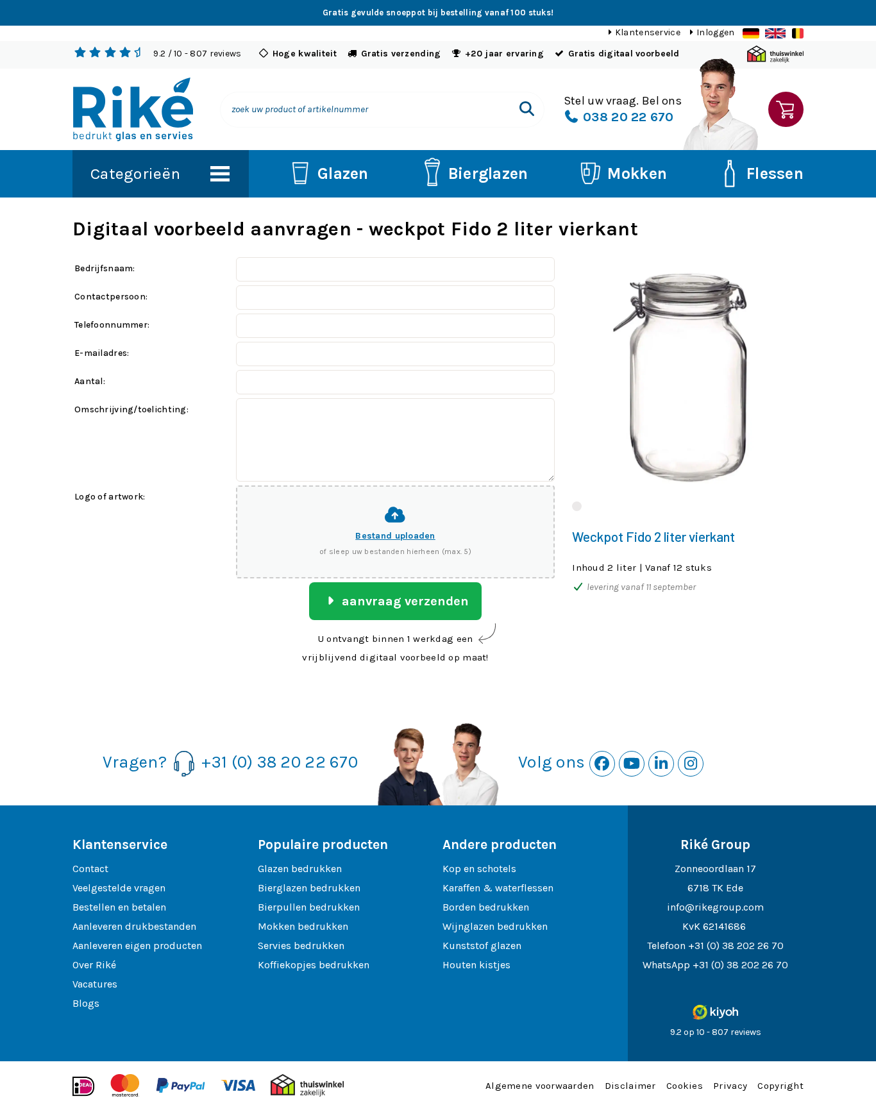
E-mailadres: (101, 353)
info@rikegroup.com (715, 907)
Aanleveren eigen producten (137, 945)
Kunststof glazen (481, 945)
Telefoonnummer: (111, 324)
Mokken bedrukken (303, 926)
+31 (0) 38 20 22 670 (279, 762)
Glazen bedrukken (300, 868)
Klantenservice (647, 32)
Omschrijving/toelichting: (131, 409)
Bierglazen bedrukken (309, 888)
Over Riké (94, 965)
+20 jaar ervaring (504, 53)
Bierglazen (488, 173)
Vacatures (94, 984)
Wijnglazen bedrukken (495, 926)
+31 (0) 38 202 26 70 (736, 945)
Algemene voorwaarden (539, 1085)
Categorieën (135, 173)
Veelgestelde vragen (118, 888)
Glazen (343, 173)
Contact (90, 868)
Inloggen (715, 32)
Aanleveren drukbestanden (134, 926)
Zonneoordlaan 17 (715, 868)
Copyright (780, 1085)
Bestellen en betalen (119, 907)
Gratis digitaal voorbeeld (624, 53)
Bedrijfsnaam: (104, 268)
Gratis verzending (401, 53)
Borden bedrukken (485, 907)
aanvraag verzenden (404, 601)
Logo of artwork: (109, 496)
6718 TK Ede (715, 888)
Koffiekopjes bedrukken (313, 965)
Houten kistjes (476, 965)
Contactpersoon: (110, 296)
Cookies (684, 1085)
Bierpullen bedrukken (309, 907)
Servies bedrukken (301, 945)
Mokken (637, 173)
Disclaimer (630, 1085)
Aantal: (89, 381)
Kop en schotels (479, 868)
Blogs (85, 1003)
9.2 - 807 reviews (197, 53)
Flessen (775, 173)
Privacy (730, 1085)
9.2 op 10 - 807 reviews (715, 1032)
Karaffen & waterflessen (497, 888)
